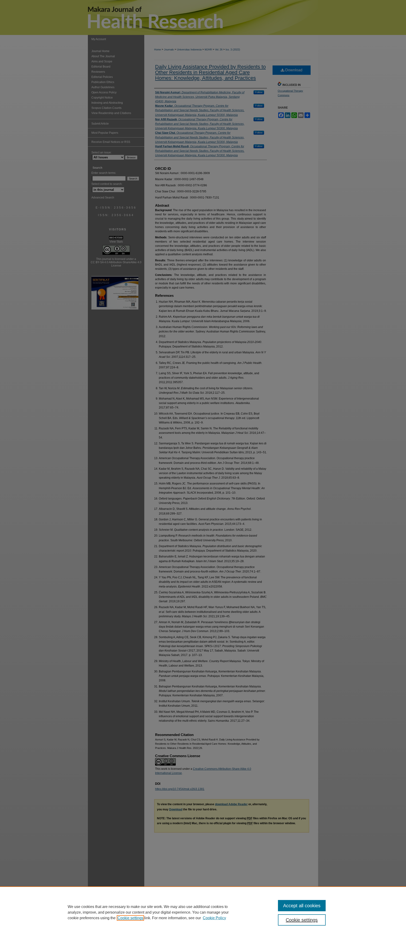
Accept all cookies (301, 905)
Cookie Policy (214, 918)
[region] (203, 912)
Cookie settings (130, 918)
